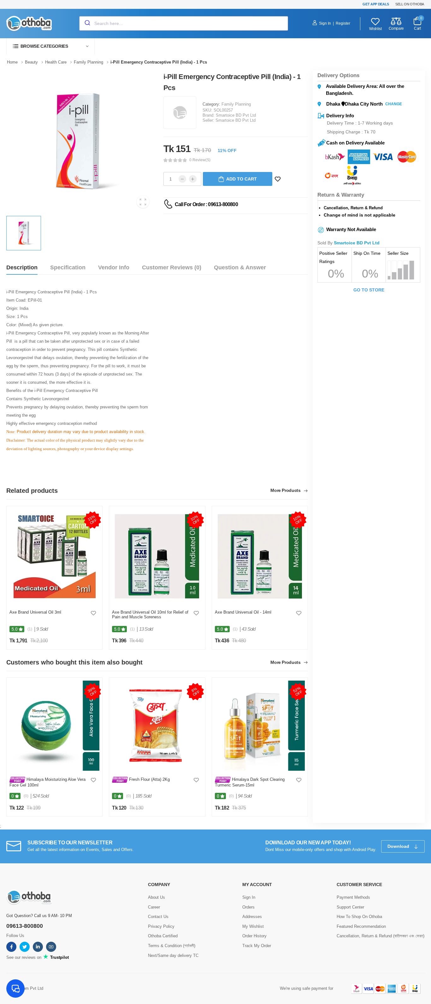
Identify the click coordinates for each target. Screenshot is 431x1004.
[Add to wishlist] (93, 612)
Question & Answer (240, 267)
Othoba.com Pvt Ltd (24, 988)
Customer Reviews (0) (171, 267)
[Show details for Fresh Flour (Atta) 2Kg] (157, 726)
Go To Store (368, 289)
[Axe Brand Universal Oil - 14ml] (260, 556)
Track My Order (256, 945)
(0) (26, 796)
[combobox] (183, 23)
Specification (68, 267)
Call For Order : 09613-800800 (206, 204)
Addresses (252, 916)
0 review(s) (199, 160)
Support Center (350, 907)
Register (343, 23)
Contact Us (158, 916)
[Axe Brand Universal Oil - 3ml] (54, 556)
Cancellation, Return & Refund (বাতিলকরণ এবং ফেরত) (380, 936)
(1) (29, 629)
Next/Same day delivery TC (173, 955)
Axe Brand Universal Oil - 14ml (243, 612)
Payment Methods (353, 897)
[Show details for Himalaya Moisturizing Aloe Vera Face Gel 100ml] (54, 726)
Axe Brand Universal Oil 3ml (35, 612)
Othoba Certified (163, 936)
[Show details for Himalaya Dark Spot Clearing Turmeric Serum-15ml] (260, 726)
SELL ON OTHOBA (409, 4)
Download (398, 846)
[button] (50, 46)
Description (22, 267)
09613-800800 (24, 926)
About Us (156, 897)
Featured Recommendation (361, 926)
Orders (248, 907)
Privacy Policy (161, 926)
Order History (254, 936)
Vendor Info (113, 267)
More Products (286, 490)
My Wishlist (253, 926)
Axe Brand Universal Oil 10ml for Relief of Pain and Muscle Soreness (150, 615)
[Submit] (87, 23)
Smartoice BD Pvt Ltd (236, 115)
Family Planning (236, 104)
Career (154, 907)
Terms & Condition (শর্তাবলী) (171, 945)
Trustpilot (59, 957)
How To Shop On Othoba (359, 916)
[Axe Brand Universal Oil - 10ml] (157, 556)
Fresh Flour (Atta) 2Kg (149, 779)
